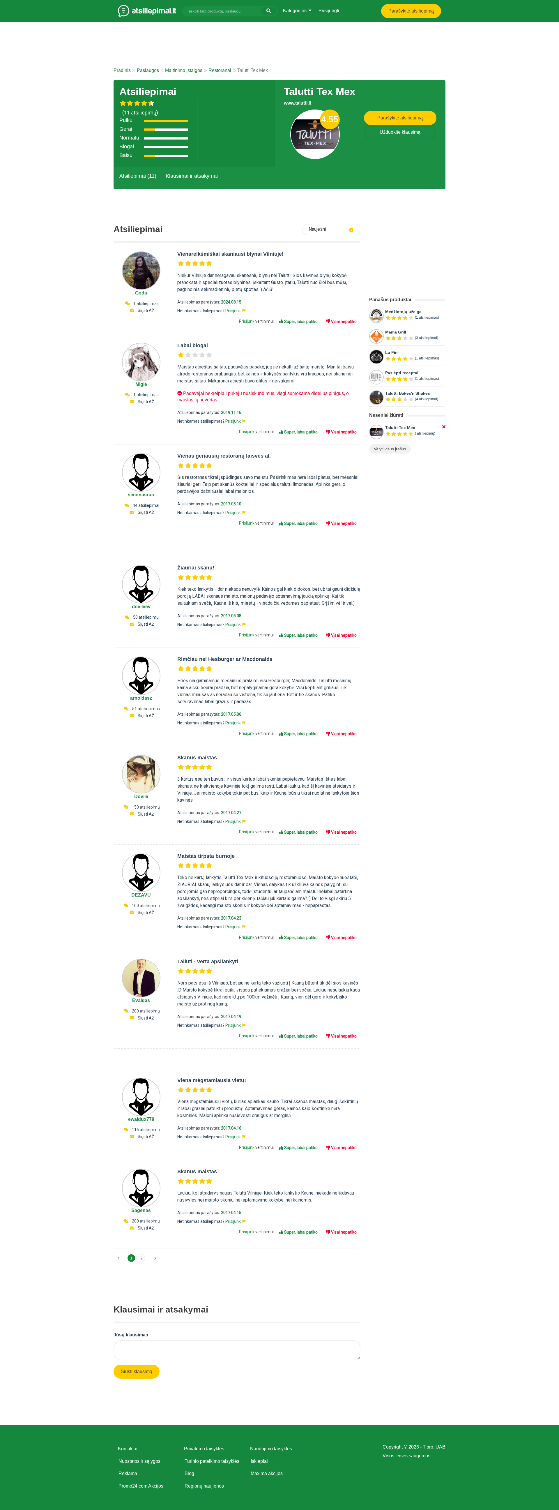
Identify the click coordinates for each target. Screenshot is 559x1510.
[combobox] (331, 229)
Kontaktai (127, 1448)
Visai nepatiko (343, 321)
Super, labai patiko (300, 321)
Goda (141, 292)
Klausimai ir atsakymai (192, 176)
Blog (189, 1473)
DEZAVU (141, 894)
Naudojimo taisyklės (271, 1448)
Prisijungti (329, 10)
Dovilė (141, 796)
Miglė (141, 384)
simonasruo (141, 494)
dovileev (141, 606)
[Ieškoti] (269, 11)
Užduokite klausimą (400, 132)
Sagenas (141, 1210)
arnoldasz (141, 698)
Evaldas (141, 1000)
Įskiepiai (259, 1461)
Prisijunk (233, 310)
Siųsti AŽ (146, 310)
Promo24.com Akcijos (140, 1485)
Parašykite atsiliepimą (411, 10)
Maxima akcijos (267, 1473)
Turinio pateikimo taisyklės (212, 1461)
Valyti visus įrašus (390, 449)
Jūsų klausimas (131, 1334)
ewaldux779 (141, 1119)
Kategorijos (295, 10)
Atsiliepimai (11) (137, 176)
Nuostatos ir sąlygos (139, 1461)
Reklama (127, 1473)
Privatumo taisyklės (204, 1448)
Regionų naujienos (204, 1485)
